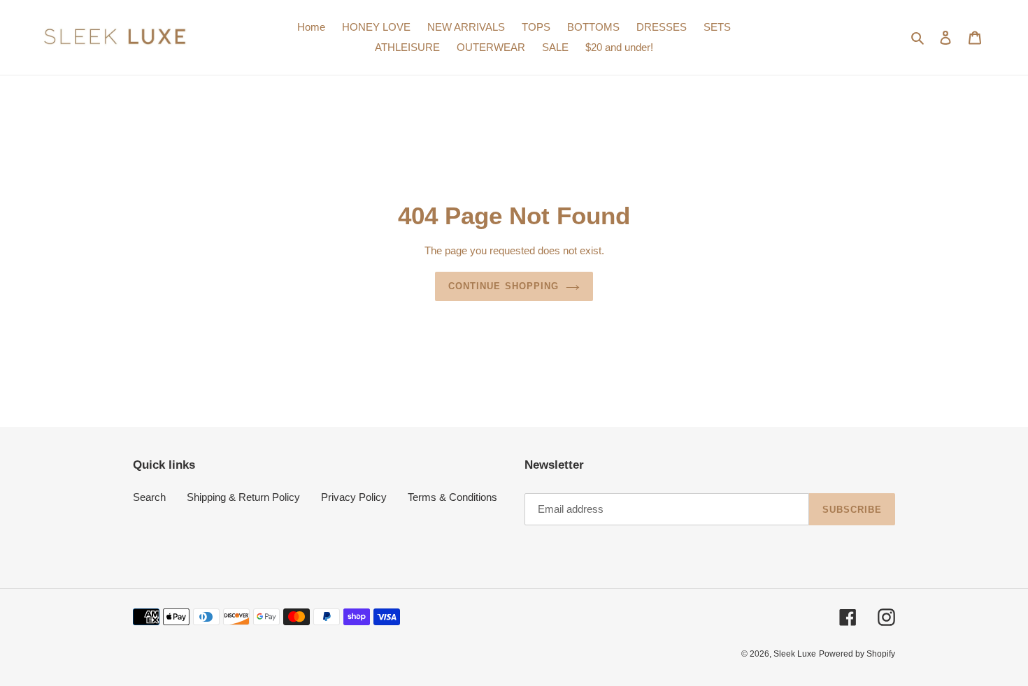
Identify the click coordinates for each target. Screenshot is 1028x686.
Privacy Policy (354, 497)
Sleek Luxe (794, 654)
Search (149, 497)
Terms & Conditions (452, 497)
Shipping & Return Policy (243, 497)
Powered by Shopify (857, 654)
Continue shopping (503, 286)
